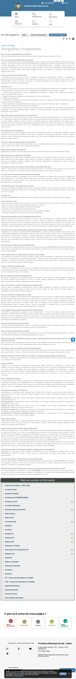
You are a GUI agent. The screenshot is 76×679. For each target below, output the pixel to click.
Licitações (8, 525)
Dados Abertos (10, 513)
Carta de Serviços (11, 594)
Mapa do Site (9, 517)
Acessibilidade (48, 3)
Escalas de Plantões (12, 493)
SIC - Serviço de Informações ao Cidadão (19, 578)
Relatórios (9, 554)
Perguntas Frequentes (12, 566)
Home (24, 35)
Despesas (9, 538)
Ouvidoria (8, 574)
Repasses (9, 542)
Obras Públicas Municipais (14, 598)
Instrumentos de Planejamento (16, 550)
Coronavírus (10, 522)
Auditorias (8, 558)
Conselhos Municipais (12, 505)
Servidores (8, 570)
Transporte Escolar (11, 590)
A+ (62, 1)
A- (55, 1)
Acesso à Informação (38, 35)
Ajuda (65, 3)
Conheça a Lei (11, 502)
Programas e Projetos (12, 545)
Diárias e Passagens (12, 562)
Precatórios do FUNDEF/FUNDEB (16, 497)
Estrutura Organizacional (15, 510)
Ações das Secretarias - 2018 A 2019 (17, 485)
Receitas (9, 534)
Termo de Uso (18, 676)
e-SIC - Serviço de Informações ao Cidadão (20, 582)
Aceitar (63, 674)
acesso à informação (8, 45)
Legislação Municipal (12, 586)
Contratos (8, 529)
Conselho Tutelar (11, 489)
